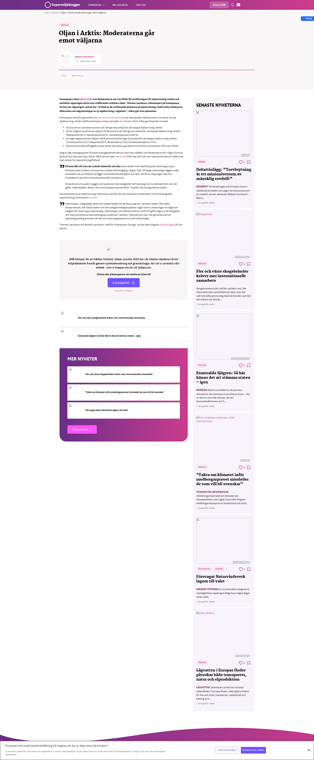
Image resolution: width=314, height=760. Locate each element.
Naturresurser (77, 75)
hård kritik (86, 99)
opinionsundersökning (111, 117)
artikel (123, 156)
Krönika (202, 365)
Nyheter (55, 12)
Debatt (201, 162)
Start (46, 12)
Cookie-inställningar (226, 750)
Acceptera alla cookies (253, 750)
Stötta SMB (219, 5)
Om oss (141, 5)
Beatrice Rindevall (84, 57)
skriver (93, 197)
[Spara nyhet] (248, 162)
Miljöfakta (120, 5)
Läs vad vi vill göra (124, 290)
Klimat (64, 75)
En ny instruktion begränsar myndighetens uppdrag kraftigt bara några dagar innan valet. (223, 593)
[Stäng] (308, 750)
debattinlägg (166, 224)
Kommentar (80, 430)
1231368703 (121, 283)
